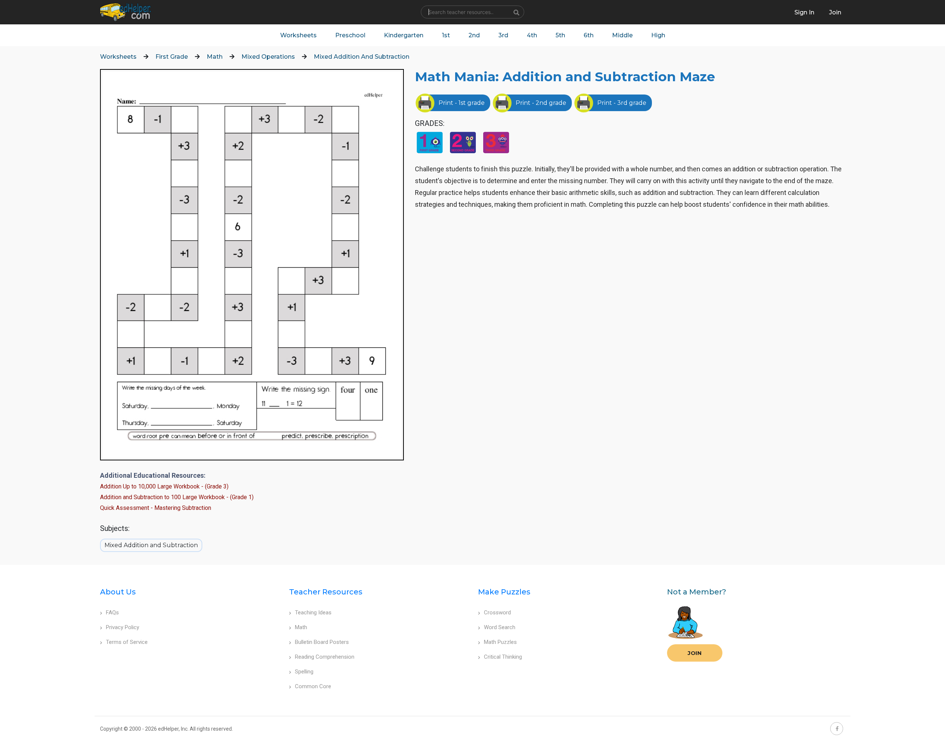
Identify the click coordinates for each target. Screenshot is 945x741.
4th (532, 35)
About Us (118, 591)
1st (446, 35)
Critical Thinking (503, 656)
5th (560, 35)
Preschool (350, 35)
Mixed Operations (268, 56)
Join (695, 652)
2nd (474, 35)
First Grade (171, 56)
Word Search (499, 627)
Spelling (304, 671)
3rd (503, 35)
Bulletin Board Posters (322, 642)
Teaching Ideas (313, 612)
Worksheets (298, 35)
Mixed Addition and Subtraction (151, 545)
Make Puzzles (504, 591)
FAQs (112, 612)
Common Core (313, 686)
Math (215, 56)
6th (589, 35)
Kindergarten (403, 35)
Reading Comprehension (324, 656)
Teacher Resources (325, 591)
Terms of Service (127, 642)
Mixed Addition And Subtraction (361, 56)
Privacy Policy (122, 627)
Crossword (497, 612)
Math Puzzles (500, 642)
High (658, 35)
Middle (622, 35)
